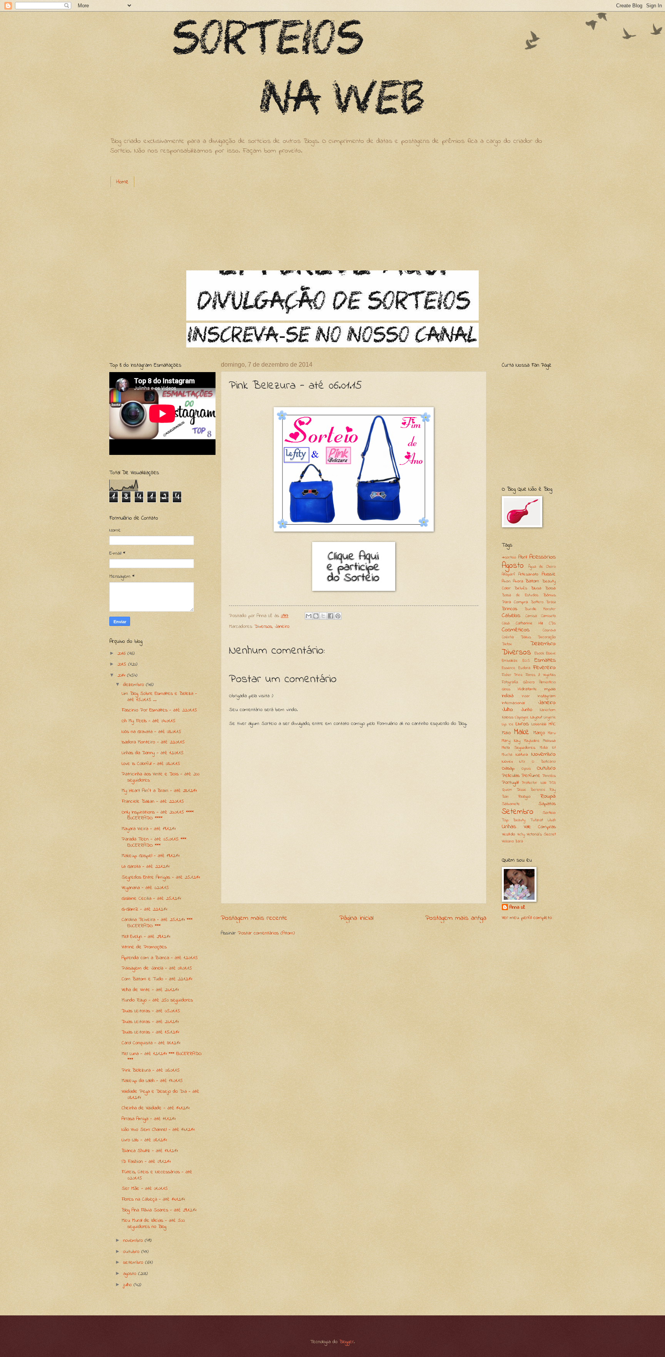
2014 (122, 675)
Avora (518, 581)
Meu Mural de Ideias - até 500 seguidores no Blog (153, 1223)
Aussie (549, 574)
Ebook (539, 653)
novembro (134, 1240)
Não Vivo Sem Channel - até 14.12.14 (158, 1129)
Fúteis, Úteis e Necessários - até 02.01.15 (157, 1174)
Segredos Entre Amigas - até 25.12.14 (161, 877)
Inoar (526, 696)
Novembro (543, 754)
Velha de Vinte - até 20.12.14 (150, 989)
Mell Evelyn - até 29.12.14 (146, 936)
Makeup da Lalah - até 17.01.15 (152, 1080)
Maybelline (532, 741)
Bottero (537, 602)
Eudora (524, 668)
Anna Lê (517, 907)
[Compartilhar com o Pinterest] (338, 616)
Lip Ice (507, 724)
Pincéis (549, 776)
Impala (550, 689)
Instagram (547, 696)
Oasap (508, 768)
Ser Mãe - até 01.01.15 (145, 1188)
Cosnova (549, 630)
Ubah (552, 820)
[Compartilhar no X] (323, 616)
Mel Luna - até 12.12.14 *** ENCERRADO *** (162, 1056)
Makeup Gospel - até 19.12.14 (150, 855)
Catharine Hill (529, 623)
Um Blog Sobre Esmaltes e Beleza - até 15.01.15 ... (159, 696)
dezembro (134, 684)
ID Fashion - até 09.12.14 (146, 1161)
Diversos (263, 626)
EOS (526, 661)
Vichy (521, 834)
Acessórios (542, 557)
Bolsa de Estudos (520, 595)
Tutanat (536, 820)
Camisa (531, 616)
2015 (122, 664)
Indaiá (507, 695)
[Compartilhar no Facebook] (330, 616)
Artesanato (528, 574)
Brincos (509, 608)
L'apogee (521, 717)
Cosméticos (516, 630)
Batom (532, 581)
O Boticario (544, 762)
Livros (522, 724)
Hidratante (527, 689)
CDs (552, 623)
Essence (508, 668)
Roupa (548, 796)
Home (122, 182)
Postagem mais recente (254, 918)
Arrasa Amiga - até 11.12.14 (148, 1118)
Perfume (530, 775)
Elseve (551, 653)
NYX (522, 762)
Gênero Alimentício (539, 682)
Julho (507, 709)
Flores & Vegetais (541, 675)
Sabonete (511, 804)
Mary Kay (511, 741)
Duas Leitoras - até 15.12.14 (150, 1032)
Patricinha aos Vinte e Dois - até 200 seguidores (160, 776)
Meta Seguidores (518, 748)
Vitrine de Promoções (144, 947)
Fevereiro (544, 667)
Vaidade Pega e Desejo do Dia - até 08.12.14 (160, 1094)
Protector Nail (534, 783)
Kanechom (548, 710)
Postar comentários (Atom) (266, 933)
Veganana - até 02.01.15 (145, 887)
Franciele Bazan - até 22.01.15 (153, 801)
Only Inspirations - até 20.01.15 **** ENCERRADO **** (158, 815)
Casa (506, 623)
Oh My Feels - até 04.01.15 (148, 721)
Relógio (524, 796)
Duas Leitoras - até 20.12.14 (150, 1021)
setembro (134, 1262)
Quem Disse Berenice (523, 790)
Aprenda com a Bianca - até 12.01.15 (160, 957)
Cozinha (508, 637)
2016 (122, 653)
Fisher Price (512, 675)
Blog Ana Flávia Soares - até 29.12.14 (159, 1210)
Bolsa (550, 588)
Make (521, 732)
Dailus (526, 637)
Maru (552, 733)
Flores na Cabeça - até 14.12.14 (153, 1199)
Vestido (508, 834)
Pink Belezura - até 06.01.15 (151, 1070)
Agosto (513, 566)
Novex (507, 761)
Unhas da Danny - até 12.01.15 (153, 752)
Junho (526, 709)
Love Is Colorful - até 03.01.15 (151, 763)
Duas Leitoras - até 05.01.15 (151, 1011)
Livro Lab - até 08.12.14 (144, 1140)
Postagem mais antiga (455, 918)
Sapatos (547, 803)
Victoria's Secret (541, 834)
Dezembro (543, 643)
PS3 (552, 783)
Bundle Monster (540, 609)
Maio (506, 732)
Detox (507, 644)
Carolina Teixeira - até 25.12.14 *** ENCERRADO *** (157, 922)
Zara (519, 841)
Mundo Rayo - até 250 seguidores (157, 1000)
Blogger (346, 1341)
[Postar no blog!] (316, 616)
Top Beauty (513, 820)
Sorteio (549, 813)
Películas (511, 775)
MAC (552, 724)
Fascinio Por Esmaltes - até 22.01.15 (159, 710)
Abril (522, 557)
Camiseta (548, 616)
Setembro (517, 812)
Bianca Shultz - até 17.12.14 (150, 1150)
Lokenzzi (538, 724)
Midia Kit (548, 748)
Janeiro (282, 626)
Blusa (536, 588)
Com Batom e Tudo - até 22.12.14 (157, 979)
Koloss (507, 717)
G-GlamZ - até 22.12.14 (144, 909)
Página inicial (356, 918)
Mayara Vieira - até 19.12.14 (148, 828)
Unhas (509, 826)
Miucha (507, 755)
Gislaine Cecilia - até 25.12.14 (151, 898)
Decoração (547, 637)
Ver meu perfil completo (527, 917)
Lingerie (550, 717)
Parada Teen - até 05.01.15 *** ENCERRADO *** (154, 842)
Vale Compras (540, 826)
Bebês (520, 588)
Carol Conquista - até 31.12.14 (151, 1043)
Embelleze (510, 661)
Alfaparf (508, 574)
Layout (536, 717)
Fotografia (510, 682)
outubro (132, 1251)
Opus (526, 769)
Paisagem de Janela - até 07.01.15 (157, 968)
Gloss (506, 689)
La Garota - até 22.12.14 (145, 866)
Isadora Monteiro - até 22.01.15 (153, 742)
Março (539, 732)
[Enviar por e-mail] (308, 616)
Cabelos (511, 615)
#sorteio (509, 557)
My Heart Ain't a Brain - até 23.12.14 (159, 790)
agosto (130, 1273)
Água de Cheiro (542, 567)
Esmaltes (545, 660)
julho (128, 1284)
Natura (522, 754)
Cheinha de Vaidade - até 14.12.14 (155, 1108)
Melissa (549, 741)
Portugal (510, 782)
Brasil (551, 602)
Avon (506, 581)
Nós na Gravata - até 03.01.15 (151, 731)
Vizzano (508, 841)
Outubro (546, 768)
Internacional (513, 703)
